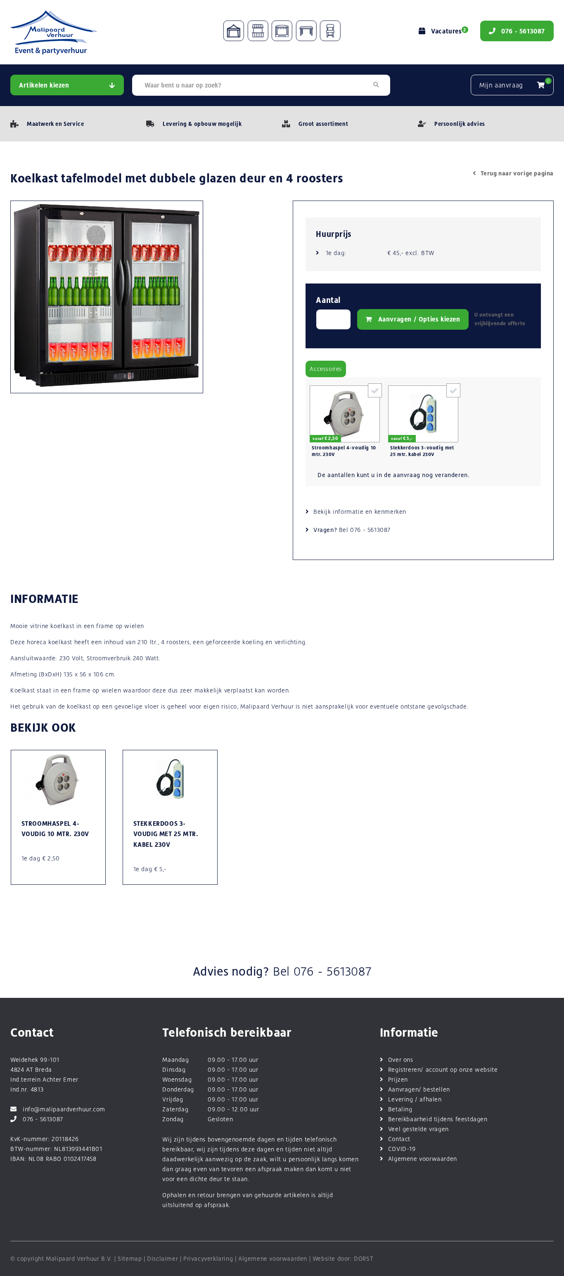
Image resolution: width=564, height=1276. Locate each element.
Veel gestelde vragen (418, 1128)
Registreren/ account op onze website (443, 1069)
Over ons (400, 1059)
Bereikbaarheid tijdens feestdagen (438, 1118)
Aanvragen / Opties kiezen (419, 319)
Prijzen (398, 1079)
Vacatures (448, 31)
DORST (363, 1258)
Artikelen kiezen (44, 85)
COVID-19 (402, 1148)
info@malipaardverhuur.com (64, 1109)
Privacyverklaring (208, 1258)
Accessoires (326, 369)
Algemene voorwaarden (422, 1158)
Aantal (328, 300)
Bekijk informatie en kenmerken (359, 511)
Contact (399, 1138)
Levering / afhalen (415, 1099)
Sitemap (130, 1258)
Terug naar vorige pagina (517, 173)
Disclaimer (162, 1258)
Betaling (400, 1109)
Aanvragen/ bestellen (419, 1089)
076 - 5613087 (370, 529)
